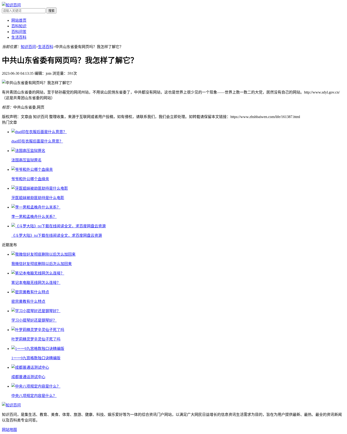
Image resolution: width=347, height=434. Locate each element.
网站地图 (9, 430)
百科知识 (18, 26)
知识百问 (28, 47)
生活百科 (18, 37)
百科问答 (18, 32)
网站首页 (18, 20)
